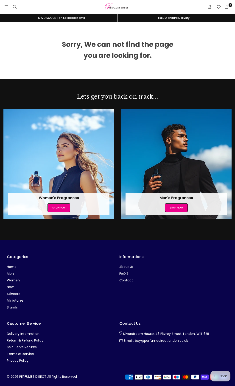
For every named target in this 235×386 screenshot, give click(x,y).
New (10, 287)
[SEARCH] (15, 7)
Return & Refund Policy (25, 340)
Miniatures (15, 300)
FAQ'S (123, 273)
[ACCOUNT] (210, 7)
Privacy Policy (17, 360)
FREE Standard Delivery (174, 18)
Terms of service (20, 354)
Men (10, 273)
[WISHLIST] (218, 7)
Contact (126, 280)
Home (12, 266)
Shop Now (58, 207)
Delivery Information (23, 333)
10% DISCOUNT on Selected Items (61, 18)
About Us (126, 266)
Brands (12, 307)
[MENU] (6, 7)
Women (13, 280)
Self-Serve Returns (22, 347)
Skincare (13, 294)
